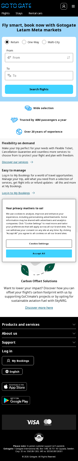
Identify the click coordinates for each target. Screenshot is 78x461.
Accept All (39, 253)
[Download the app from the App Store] (16, 387)
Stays (19, 13)
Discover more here (39, 308)
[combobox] (39, 57)
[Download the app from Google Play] (16, 401)
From (9, 50)
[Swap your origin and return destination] (68, 57)
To (8, 68)
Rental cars (35, 13)
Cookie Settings (39, 243)
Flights (6, 13)
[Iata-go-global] (39, 437)
